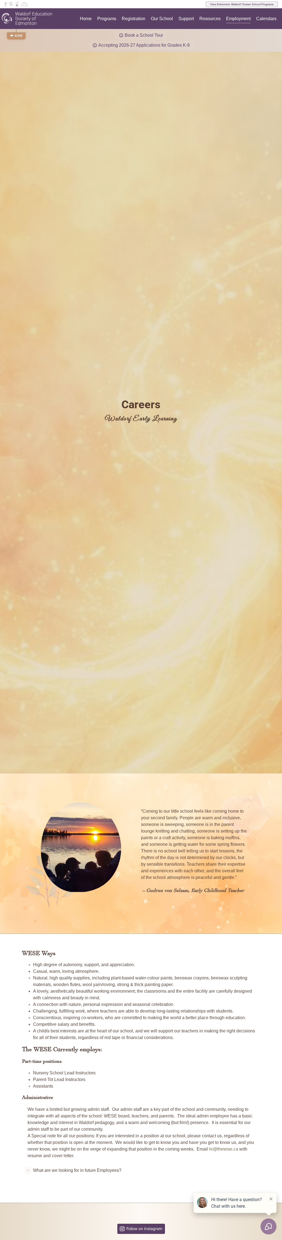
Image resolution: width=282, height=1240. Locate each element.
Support (186, 18)
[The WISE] (6, 18)
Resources (210, 18)
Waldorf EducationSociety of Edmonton (33, 19)
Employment (238, 18)
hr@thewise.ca (223, 1149)
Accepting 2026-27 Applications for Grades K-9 (144, 45)
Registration (133, 18)
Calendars (266, 18)
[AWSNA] (24, 4)
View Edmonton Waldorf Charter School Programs (241, 4)
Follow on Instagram (144, 1228)
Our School (162, 18)
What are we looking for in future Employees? (74, 1170)
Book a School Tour (144, 35)
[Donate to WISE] (5, 4)
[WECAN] (16, 4)
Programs (106, 18)
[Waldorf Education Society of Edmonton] (11, 4)
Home (86, 18)
